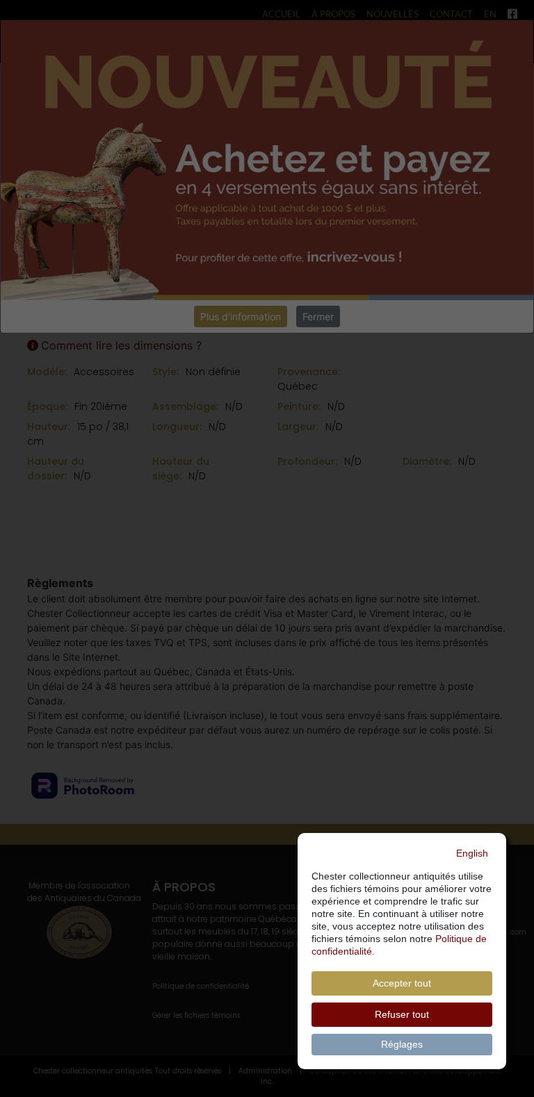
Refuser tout (402, 1014)
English (472, 853)
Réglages (402, 1044)
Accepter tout (402, 983)
